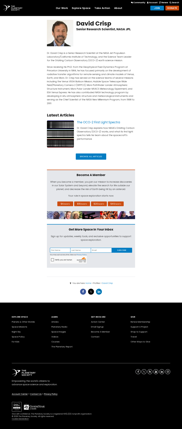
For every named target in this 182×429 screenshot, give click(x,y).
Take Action (102, 8)
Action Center (98, 321)
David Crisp (107, 283)
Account (153, 2)
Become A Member (100, 331)
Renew (164, 2)
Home (88, 283)
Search (175, 2)
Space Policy (18, 336)
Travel (134, 336)
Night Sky (16, 331)
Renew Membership (140, 321)
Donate (172, 8)
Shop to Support (139, 331)
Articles (55, 321)
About (118, 8)
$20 (99, 203)
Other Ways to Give (140, 341)
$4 (65, 203)
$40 (115, 203)
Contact (95, 336)
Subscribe (121, 250)
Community (139, 2)
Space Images (58, 331)
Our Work (62, 8)
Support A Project (139, 326)
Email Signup (97, 326)
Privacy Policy (82, 255)
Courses (55, 341)
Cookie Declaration (20, 419)
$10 (82, 203)
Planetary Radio (59, 326)
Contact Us (36, 394)
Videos (54, 336)
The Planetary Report (62, 346)
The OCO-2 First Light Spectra (98, 122)
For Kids (15, 341)
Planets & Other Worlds (23, 321)
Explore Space (81, 8)
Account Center (20, 394)
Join (157, 8)
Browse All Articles (91, 156)
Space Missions (19, 326)
